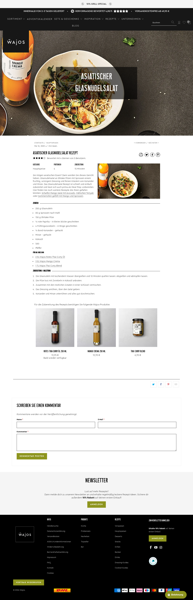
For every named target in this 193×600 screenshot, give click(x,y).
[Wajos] (16, 42)
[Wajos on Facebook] (151, 547)
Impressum (51, 557)
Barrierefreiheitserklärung (57, 552)
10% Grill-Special (96, 4)
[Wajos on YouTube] (156, 547)
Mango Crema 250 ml (96, 327)
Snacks (118, 542)
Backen (118, 552)
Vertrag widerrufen (28, 582)
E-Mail (101, 419)
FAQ (49, 562)
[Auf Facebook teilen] (161, 384)
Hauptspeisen (120, 531)
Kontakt (50, 568)
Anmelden (96, 504)
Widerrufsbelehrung (55, 547)
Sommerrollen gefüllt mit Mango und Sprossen (60, 196)
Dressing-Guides (121, 562)
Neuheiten (85, 536)
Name (20, 419)
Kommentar (22, 432)
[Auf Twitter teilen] (153, 384)
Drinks (117, 557)
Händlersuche (52, 526)
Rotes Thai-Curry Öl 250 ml (55, 327)
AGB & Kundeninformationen (59, 542)
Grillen (117, 547)
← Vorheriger (140, 143)
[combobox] (164, 22)
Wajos (22, 590)
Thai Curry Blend (138, 327)
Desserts (118, 536)
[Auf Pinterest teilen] (168, 384)
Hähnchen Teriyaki (85, 193)
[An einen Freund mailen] (176, 384)
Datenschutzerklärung (56, 531)
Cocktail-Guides (121, 568)
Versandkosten (53, 536)
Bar (82, 547)
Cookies (50, 573)
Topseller (85, 542)
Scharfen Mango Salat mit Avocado (58, 193)
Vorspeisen (119, 526)
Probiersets (85, 531)
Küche (83, 526)
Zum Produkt (55, 334)
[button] (16, 19)
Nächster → (153, 143)
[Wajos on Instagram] (161, 547)
